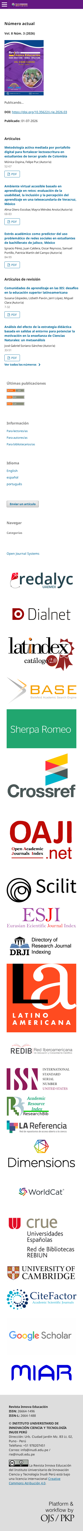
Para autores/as (17, 438)
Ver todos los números (20, 364)
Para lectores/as (17, 431)
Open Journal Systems (23, 553)
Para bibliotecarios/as (21, 444)
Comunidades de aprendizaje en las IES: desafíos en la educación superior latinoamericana (41, 290)
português (14, 484)
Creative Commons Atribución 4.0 (34, 1481)
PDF (14, 174)
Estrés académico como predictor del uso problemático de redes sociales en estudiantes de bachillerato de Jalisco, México (39, 238)
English (12, 471)
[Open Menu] (4, 4)
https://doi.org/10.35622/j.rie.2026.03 (39, 112)
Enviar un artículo (23, 504)
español (12, 477)
